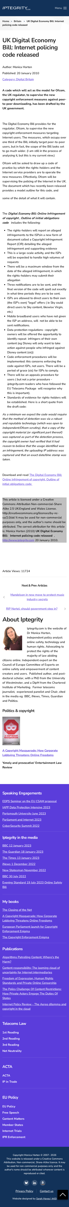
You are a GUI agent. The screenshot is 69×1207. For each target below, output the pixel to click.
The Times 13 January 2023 (20, 858)
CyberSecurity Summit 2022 (20, 826)
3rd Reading (10, 1045)
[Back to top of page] (63, 1194)
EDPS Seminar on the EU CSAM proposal (29, 801)
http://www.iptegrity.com (18, 540)
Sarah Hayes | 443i (46, 1198)
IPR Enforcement (13, 1137)
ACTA (6, 1075)
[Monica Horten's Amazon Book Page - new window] (43, 1183)
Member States (12, 1125)
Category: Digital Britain (18, 79)
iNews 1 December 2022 (18, 864)
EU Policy (8, 1106)
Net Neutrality (12, 1051)
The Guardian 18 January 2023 (22, 852)
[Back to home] (16, 8)
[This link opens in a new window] (26, 1183)
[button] (61, 8)
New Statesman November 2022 (24, 870)
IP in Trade (9, 1082)
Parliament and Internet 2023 (21, 820)
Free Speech (10, 1113)
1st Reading (10, 1032)
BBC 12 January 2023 (16, 846)
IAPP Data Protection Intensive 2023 (26, 807)
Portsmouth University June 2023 (24, 813)
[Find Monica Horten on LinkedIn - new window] (34, 1183)
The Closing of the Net (17, 910)
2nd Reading (11, 1039)
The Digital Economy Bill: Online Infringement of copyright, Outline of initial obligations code (32, 479)
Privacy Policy (24, 1191)
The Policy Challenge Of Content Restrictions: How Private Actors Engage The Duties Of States (31, 993)
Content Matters (13, 1119)
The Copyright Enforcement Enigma (25, 937)
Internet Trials (12, 1131)
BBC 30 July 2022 (14, 876)
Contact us (46, 1191)
